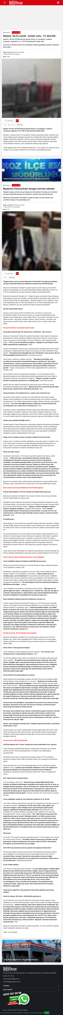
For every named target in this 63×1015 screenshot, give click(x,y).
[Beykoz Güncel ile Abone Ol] (17, 120)
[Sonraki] (59, 170)
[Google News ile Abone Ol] (9, 120)
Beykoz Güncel (8, 52)
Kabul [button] (46, 1012)
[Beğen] (5, 124)
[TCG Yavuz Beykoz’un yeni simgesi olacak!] (31, 951)
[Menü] (4, 2)
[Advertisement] (31, 17)
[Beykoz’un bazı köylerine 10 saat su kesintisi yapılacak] (31, 170)
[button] (58, 2)
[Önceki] (3, 170)
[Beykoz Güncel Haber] (16, 2)
